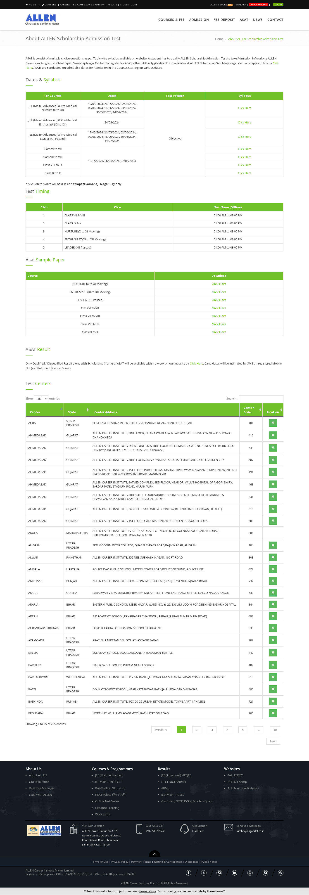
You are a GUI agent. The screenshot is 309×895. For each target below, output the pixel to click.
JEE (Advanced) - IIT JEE (176, 775)
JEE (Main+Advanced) (109, 775)
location (273, 412)
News (258, 19)
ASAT (244, 19)
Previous (161, 730)
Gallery (100, 4)
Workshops (103, 814)
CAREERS (65, 4)
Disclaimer (192, 862)
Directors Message (41, 788)
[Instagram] (219, 873)
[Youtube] (250, 873)
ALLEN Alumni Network (243, 788)
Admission (199, 19)
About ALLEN (38, 775)
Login (278, 4)
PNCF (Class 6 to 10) (110, 794)
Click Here (244, 108)
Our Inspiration (39, 782)
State (72, 412)
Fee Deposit (224, 19)
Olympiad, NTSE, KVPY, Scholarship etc (187, 801)
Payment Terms (141, 862)
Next (273, 741)
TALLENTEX (235, 775)
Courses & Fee (171, 19)
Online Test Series (107, 801)
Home (32, 4)
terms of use (147, 891)
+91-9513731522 (155, 831)
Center (35, 412)
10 (275, 730)
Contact (275, 19)
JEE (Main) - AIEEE (172, 795)
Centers (50, 4)
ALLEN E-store (219, 4)
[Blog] (265, 873)
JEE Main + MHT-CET (108, 782)
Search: (232, 398)
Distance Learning (107, 808)
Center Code (249, 410)
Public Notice (209, 862)
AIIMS (165, 788)
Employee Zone (82, 4)
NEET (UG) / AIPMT (173, 782)
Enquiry (241, 4)
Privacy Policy (119, 862)
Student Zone (129, 4)
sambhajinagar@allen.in (250, 831)
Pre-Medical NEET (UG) (110, 788)
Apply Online (258, 4)
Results (112, 4)
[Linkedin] (234, 873)
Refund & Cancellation (168, 862)
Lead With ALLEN (40, 795)
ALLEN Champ (237, 782)
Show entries (43, 398)
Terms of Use (99, 862)
